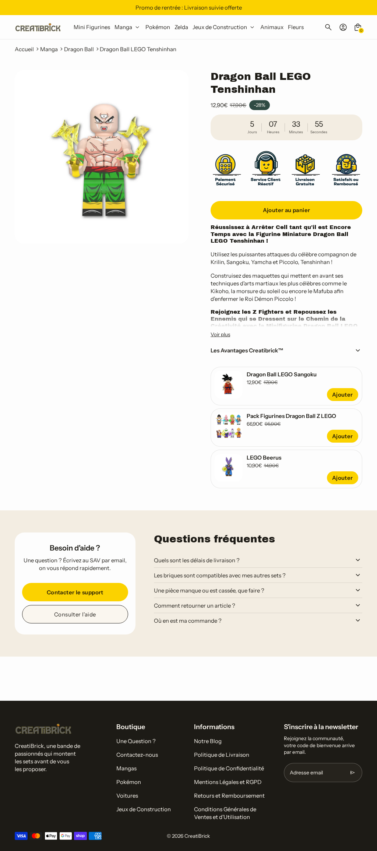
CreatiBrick (197, 836)
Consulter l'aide (75, 614)
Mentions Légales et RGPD (227, 781)
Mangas (126, 768)
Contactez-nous (137, 754)
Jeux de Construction (143, 809)
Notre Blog (208, 741)
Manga (49, 49)
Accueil (24, 49)
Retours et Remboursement (229, 795)
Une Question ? (136, 741)
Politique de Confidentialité (229, 768)
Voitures (127, 795)
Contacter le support (75, 592)
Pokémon (128, 781)
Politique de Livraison (221, 754)
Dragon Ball (79, 49)
